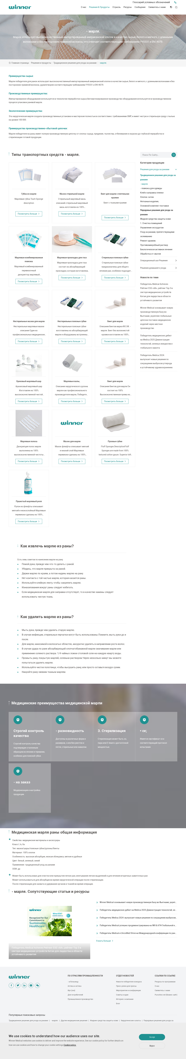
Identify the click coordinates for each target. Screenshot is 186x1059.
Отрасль (116, 7)
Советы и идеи (122, 995)
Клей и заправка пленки (151, 193)
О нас (83, 7)
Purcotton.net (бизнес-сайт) (166, 995)
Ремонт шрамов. (148, 241)
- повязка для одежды (151, 188)
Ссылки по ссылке (165, 976)
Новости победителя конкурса (129, 982)
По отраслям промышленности (85, 976)
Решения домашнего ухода (153, 268)
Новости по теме (149, 277)
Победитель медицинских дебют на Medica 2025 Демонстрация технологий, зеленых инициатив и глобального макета (156, 341)
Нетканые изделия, (149, 201)
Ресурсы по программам (165, 982)
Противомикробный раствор (154, 245)
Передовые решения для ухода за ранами (156, 212)
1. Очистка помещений (151, 223)
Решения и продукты (41, 63)
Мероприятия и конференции (128, 990)
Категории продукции (152, 162)
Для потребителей (75, 995)
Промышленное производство (80, 999)
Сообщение (140, 7)
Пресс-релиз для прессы (126, 986)
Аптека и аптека (74, 986)
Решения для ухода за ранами (154, 169)
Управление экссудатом (151, 227)
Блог (118, 1004)
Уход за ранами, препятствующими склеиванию (157, 234)
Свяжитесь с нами (157, 7)
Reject (152, 1046)
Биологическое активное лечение (156, 249)
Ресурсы (128, 7)
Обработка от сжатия (150, 254)
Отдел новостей (125, 976)
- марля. (103, 63)
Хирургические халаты (131, 1020)
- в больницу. (73, 982)
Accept (152, 1037)
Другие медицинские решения (74, 1020)
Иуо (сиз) (71, 990)
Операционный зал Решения (154, 260)
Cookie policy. (70, 1045)
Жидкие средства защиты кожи (155, 219)
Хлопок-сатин (147, 197)
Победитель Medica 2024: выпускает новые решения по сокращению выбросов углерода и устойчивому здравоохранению (156, 361)
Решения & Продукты (99, 7)
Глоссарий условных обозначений (151, 2)
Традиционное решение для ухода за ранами (74, 63)
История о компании (124, 999)
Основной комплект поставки (154, 206)
